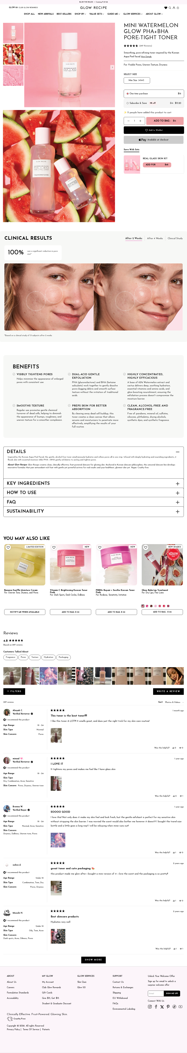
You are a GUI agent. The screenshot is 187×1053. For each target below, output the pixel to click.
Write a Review (170, 692)
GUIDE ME (112, 14)
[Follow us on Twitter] (162, 1006)
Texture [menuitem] (34, 657)
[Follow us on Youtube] (180, 1006)
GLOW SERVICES (131, 14)
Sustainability (25, 512)
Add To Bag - (165, 121)
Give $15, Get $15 (50, 998)
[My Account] (173, 8)
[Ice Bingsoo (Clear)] (155, 606)
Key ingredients (28, 484)
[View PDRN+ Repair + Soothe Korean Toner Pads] (116, 564)
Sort (160, 702)
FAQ (11, 502)
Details (16, 452)
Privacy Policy (13, 1030)
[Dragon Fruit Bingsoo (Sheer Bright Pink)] (147, 606)
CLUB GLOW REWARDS (28, 7)
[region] (93, 676)
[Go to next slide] (112, 67)
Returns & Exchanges (123, 988)
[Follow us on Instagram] (150, 1006)
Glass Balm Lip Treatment (155, 590)
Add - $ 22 (162, 612)
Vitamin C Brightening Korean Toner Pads (68, 591)
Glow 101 (81, 988)
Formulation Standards (18, 993)
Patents (46, 1030)
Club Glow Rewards (51, 988)
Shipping (117, 993)
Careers (10, 988)
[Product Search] (170, 8)
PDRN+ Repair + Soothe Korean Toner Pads (115, 591)
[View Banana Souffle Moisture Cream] (24, 564)
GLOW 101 (13, 7)
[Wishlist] (166, 8)
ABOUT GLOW (153, 14)
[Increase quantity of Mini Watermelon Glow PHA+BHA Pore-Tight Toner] (140, 121)
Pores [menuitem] (23, 657)
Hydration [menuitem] (48, 657)
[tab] (133, 238)
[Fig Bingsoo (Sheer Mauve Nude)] (143, 606)
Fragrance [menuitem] (10, 657)
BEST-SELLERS (64, 14)
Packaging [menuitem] (63, 657)
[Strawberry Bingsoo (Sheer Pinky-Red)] (164, 606)
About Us (11, 982)
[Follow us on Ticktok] (174, 1006)
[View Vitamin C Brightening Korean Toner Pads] (70, 564)
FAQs (115, 1004)
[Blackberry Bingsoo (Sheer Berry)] (168, 606)
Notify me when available (24, 612)
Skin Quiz (81, 982)
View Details (146, 57)
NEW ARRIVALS (46, 14)
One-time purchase (139, 94)
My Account (48, 982)
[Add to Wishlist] (8, 547)
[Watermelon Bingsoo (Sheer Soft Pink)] (160, 606)
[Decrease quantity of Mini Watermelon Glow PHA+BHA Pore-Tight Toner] (128, 121)
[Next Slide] (181, 676)
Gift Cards (47, 993)
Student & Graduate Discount (56, 1004)
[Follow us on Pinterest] (168, 1006)
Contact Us (118, 982)
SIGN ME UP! (172, 993)
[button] (154, 46)
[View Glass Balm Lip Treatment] (162, 564)
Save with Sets (131, 150)
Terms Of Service (31, 1030)
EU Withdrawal (120, 998)
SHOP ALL (29, 14)
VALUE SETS (95, 14)
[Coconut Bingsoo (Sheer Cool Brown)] (151, 606)
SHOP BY (79, 14)
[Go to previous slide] (26, 67)
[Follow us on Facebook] (156, 1006)
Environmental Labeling (124, 1009)
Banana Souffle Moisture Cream (21, 590)
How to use (22, 493)
